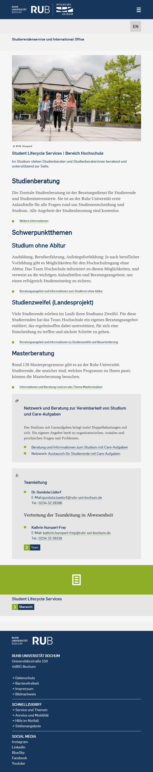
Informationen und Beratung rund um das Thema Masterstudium (61, 387)
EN (135, 26)
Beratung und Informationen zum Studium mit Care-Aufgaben (79, 447)
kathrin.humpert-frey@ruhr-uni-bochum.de (77, 533)
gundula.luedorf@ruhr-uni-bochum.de (72, 497)
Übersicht (76, 590)
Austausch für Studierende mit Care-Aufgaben (84, 453)
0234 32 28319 (50, 538)
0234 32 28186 (50, 503)
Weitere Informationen (34, 221)
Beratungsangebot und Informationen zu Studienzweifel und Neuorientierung (69, 342)
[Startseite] (28, 9)
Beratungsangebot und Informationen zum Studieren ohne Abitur (61, 291)
